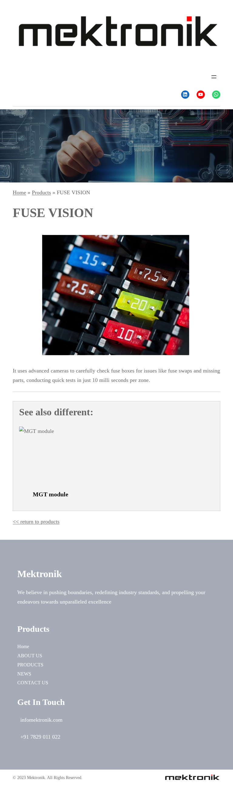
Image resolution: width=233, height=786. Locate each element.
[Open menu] (214, 76)
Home (23, 646)
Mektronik (39, 573)
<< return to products (36, 522)
